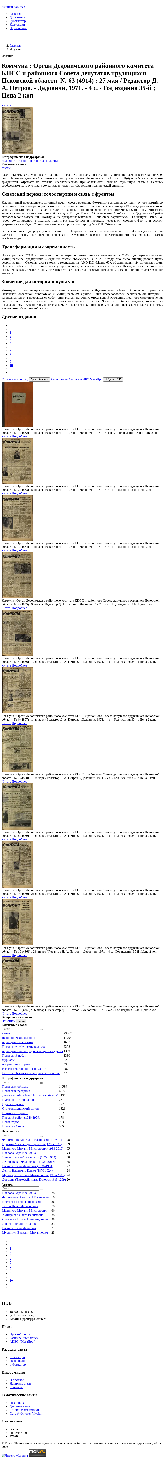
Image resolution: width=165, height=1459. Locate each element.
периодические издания (18, 1037)
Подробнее (19, 436)
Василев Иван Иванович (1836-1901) (27, 1166)
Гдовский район (13, 1104)
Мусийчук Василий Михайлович (25, 1232)
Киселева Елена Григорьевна (22, 1201)
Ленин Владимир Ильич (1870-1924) (27, 1170)
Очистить (8, 1021)
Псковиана (17, 1402)
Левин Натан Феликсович (20, 1206)
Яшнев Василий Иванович (20, 1223)
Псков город (10, 1122)
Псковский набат (14, 1055)
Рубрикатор (18, 21)
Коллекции (17, 24)
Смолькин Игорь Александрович (25, 1219)
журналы (8, 1060)
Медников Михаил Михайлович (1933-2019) (32, 1148)
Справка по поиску (15, 379)
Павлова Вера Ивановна (19, 1153)
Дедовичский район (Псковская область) (30, 160)
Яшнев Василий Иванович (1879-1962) (29, 1157)
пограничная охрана (16, 1064)
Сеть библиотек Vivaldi (25, 1413)
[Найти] (41, 1029)
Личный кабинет (13, 7)
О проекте (17, 1380)
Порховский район (15, 1113)
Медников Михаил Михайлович (24, 1210)
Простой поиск (20, 1334)
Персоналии (18, 28)
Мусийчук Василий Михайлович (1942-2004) (33, 1175)
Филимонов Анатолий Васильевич (26, 1197)
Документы (18, 17)
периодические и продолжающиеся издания (32, 1051)
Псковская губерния (16, 1091)
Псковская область (15, 1086)
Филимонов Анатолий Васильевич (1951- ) (32, 1139)
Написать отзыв (21, 1383)
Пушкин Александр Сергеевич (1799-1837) (32, 1144)
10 (11, 365)
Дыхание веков (20, 1406)
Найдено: (113, 379)
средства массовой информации (24, 1068)
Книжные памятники (24, 1410)
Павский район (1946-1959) (21, 1117)
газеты (6, 168)
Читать (6, 105)
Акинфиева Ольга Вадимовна (22, 1215)
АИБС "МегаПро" (22, 1341)
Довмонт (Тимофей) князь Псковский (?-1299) (34, 1179)
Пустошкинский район (18, 1099)
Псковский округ (14, 1126)
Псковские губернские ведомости (25, 1046)
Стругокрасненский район (20, 1108)
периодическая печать (17, 1042)
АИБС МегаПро (91, 379)
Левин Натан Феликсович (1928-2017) (28, 1161)
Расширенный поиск (65, 379)
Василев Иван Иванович (19, 1228)
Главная (15, 13)
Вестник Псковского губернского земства (31, 1073)
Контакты (16, 1387)
